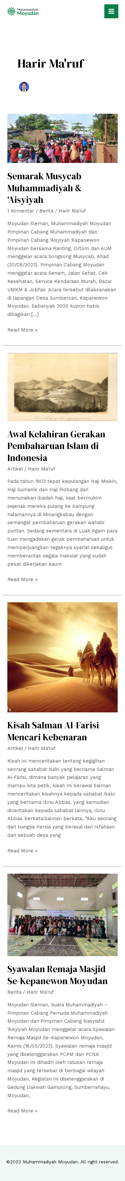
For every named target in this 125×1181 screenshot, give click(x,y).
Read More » (22, 329)
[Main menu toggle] (111, 11)
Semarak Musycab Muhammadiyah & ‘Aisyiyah (44, 188)
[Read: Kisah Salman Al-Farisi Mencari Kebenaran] (62, 657)
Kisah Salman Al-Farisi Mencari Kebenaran (53, 731)
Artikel (15, 469)
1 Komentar (20, 211)
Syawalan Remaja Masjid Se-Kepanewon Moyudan (57, 975)
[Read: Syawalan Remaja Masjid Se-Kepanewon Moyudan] (62, 914)
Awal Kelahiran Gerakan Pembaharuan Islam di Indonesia (56, 446)
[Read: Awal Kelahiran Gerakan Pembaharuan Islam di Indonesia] (62, 386)
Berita (46, 211)
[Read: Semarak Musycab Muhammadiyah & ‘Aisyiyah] (62, 138)
